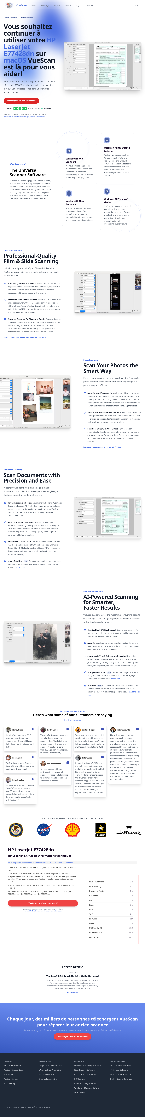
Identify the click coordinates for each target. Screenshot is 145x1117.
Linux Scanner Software (84, 1070)
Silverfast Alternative (48, 1079)
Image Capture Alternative (50, 1065)
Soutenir (68, 5)
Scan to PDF (79, 1092)
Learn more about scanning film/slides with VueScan (25, 337)
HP (60, 874)
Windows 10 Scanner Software (87, 1088)
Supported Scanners (12, 1065)
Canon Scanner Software (120, 1065)
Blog (77, 5)
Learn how (20, 567)
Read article (72, 992)
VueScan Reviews (11, 1079)
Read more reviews (72, 720)
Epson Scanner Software (120, 1074)
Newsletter (8, 1074)
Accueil (33, 5)
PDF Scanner (79, 1079)
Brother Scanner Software (121, 1079)
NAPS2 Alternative (46, 1074)
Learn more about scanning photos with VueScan (103, 447)
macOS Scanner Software (85, 1074)
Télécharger (45, 5)
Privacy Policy (9, 1083)
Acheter (57, 5)
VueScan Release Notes (14, 1070)
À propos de (88, 5)
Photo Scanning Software (85, 1083)
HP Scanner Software (119, 1070)
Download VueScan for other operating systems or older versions (24, 117)
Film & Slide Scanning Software (87, 1065)
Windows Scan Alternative (50, 1070)
